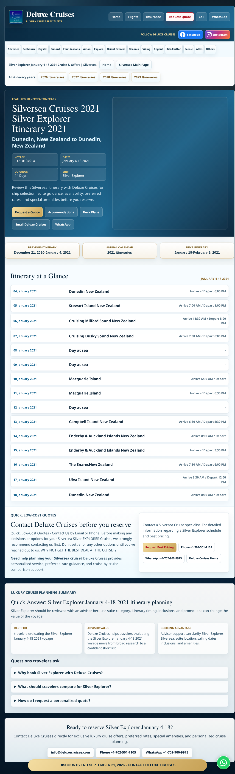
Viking (147, 49)
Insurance (153, 17)
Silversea (13, 49)
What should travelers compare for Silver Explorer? (64, 686)
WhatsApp (219, 17)
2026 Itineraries (52, 77)
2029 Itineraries (146, 77)
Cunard (55, 49)
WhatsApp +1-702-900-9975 (163, 558)
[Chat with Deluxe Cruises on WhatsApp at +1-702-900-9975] (223, 762)
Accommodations (61, 212)
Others (210, 49)
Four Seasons (71, 49)
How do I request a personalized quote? (54, 700)
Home (116, 17)
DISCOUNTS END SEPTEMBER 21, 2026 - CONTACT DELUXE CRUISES (117, 765)
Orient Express (116, 49)
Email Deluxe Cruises (30, 224)
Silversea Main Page (134, 65)
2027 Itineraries (83, 77)
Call (201, 17)
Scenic (189, 49)
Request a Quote (27, 212)
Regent (158, 49)
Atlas (199, 49)
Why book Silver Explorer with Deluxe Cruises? (60, 672)
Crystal (42, 49)
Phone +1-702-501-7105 (196, 547)
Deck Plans (91, 212)
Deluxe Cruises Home (203, 558)
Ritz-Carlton (173, 49)
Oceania (134, 49)
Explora (99, 49)
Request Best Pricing (159, 547)
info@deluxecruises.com (70, 752)
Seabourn (29, 49)
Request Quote (180, 17)
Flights (133, 17)
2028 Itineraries (114, 77)
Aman (87, 49)
